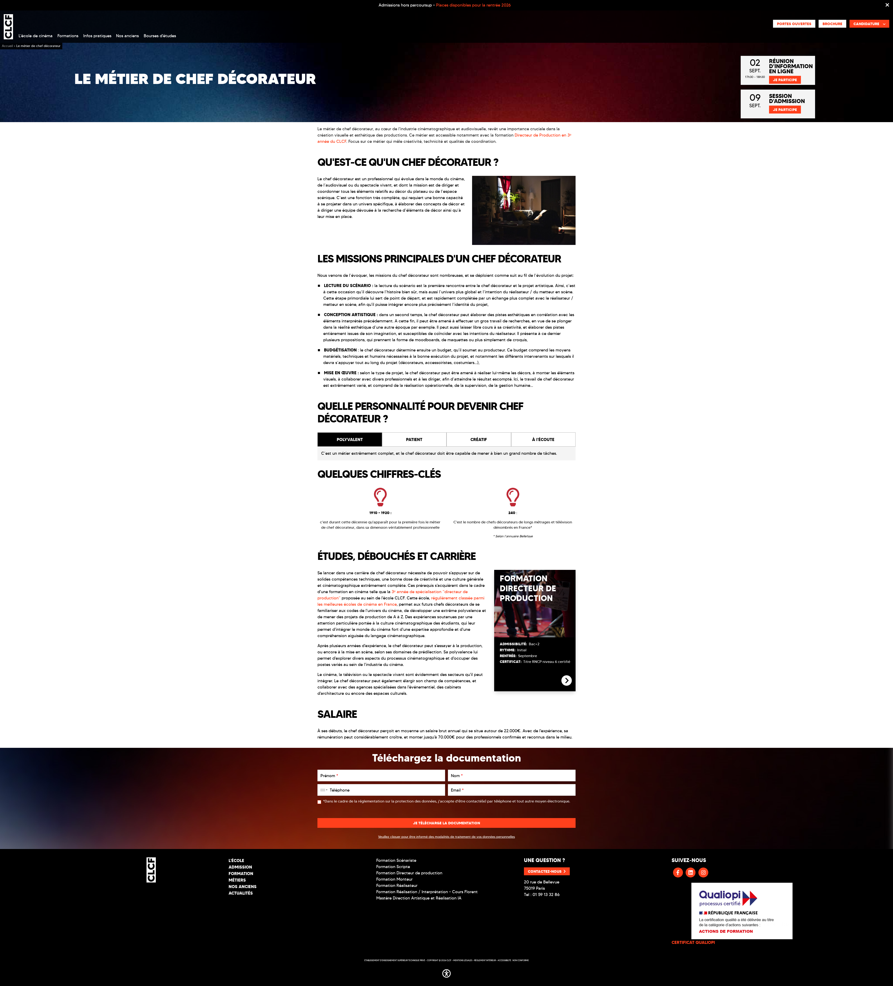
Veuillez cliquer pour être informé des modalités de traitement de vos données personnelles (446, 837)
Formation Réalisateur (396, 885)
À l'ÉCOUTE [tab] (543, 439)
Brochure (832, 23)
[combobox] (323, 789)
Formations (67, 35)
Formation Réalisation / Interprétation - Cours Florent (427, 891)
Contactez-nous (545, 871)
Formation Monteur (394, 879)
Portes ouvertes (794, 23)
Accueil (7, 46)
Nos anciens (127, 35)
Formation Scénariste (396, 860)
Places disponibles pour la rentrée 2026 (473, 5)
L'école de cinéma (36, 35)
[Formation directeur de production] (566, 684)
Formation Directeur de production (409, 873)
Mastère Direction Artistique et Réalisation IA (418, 898)
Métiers (237, 880)
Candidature (866, 23)
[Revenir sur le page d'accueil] (151, 869)
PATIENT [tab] (414, 439)
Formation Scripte (393, 866)
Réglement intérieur (485, 960)
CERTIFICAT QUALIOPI (693, 942)
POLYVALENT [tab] (350, 439)
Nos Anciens (243, 886)
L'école (236, 860)
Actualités (241, 893)
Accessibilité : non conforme (513, 960)
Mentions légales (462, 960)
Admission (240, 867)
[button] (446, 972)
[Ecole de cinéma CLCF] (8, 25)
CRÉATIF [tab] (478, 439)
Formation (241, 873)
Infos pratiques (97, 35)
